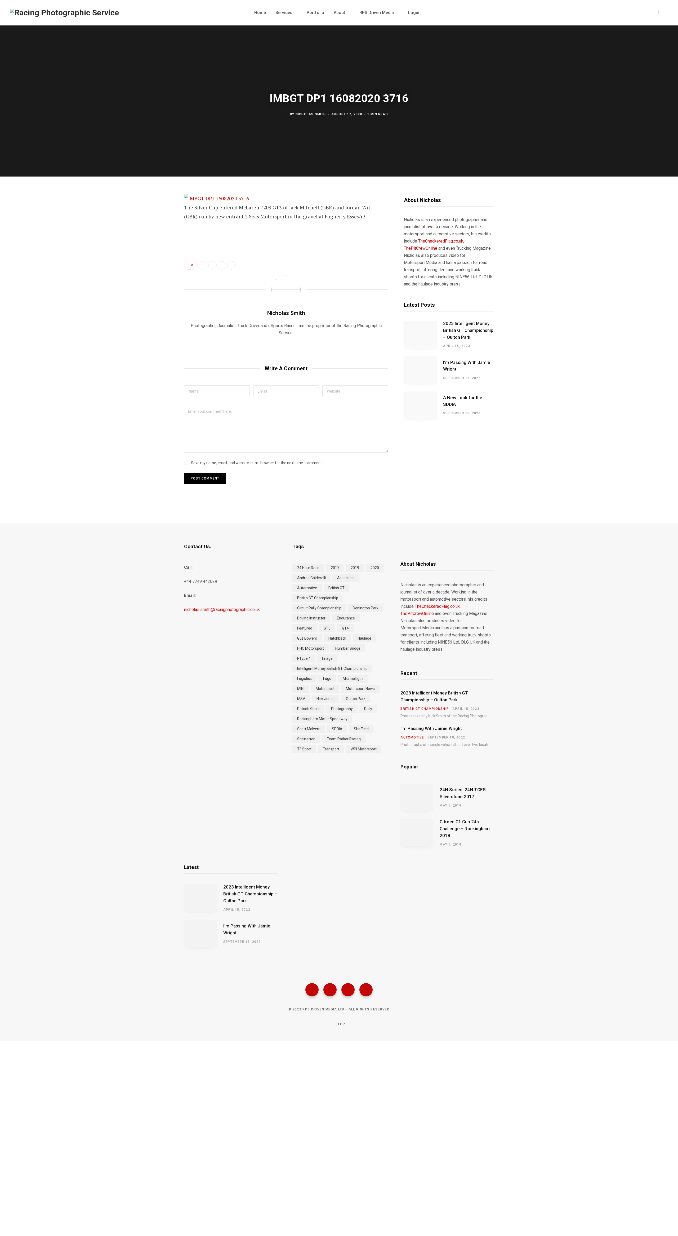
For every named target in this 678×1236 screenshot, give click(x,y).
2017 (335, 568)
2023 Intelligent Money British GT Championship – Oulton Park (468, 330)
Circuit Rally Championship (319, 608)
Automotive (307, 588)
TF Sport (304, 749)
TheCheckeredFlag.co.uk (440, 241)
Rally (368, 709)
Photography (342, 709)
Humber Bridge (347, 648)
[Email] (157, 255)
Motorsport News (360, 689)
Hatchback (337, 638)
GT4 (345, 628)
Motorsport (325, 689)
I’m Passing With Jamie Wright (466, 366)
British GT (336, 588)
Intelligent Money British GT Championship (332, 668)
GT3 (327, 628)
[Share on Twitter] (157, 227)
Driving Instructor (311, 618)
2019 (355, 568)
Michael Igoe (353, 678)
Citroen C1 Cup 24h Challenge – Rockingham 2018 (465, 828)
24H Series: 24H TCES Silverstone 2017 (463, 793)
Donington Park (365, 608)
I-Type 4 (304, 658)
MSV (301, 699)
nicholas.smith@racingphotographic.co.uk (222, 609)
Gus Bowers (307, 638)
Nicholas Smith (311, 114)
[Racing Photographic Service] (64, 13)
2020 (375, 568)
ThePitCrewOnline (420, 248)
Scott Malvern (308, 729)
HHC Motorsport (310, 648)
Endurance (346, 618)
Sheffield (361, 729)
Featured (304, 628)
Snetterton (306, 739)
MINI (300, 689)
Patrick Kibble (308, 709)
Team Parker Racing (344, 739)
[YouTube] (366, 989)
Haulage (364, 638)
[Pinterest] (157, 241)
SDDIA (337, 729)
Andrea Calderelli (311, 578)
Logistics (304, 678)
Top (341, 1024)
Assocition (346, 578)
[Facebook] (312, 989)
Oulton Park (355, 699)
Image (327, 658)
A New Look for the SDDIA (462, 401)
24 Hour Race (308, 568)
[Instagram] (348, 989)
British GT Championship (317, 598)
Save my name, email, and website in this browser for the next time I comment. (257, 463)
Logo (327, 678)
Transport (331, 749)
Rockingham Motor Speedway (322, 719)
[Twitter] (330, 989)
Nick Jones (325, 699)
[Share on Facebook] (157, 213)
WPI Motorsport (364, 749)
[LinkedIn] (222, 265)
